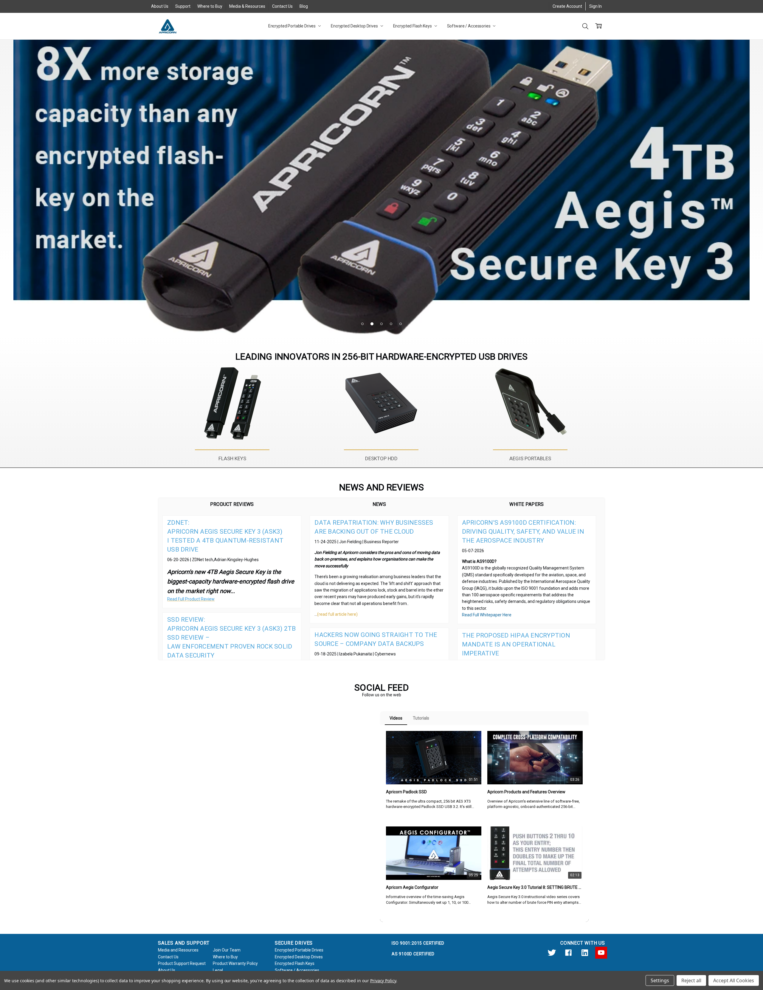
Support (182, 6)
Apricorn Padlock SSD (406, 791)
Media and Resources (178, 950)
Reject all (691, 980)
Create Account (567, 6)
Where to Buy (209, 6)
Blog (304, 6)
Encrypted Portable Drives (292, 26)
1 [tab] (362, 324)
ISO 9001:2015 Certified (418, 943)
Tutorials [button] (421, 718)
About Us (159, 6)
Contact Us (282, 6)
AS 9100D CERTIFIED (413, 953)
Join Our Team (227, 950)
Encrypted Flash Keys (413, 26)
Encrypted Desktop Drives (355, 26)
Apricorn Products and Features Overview (526, 791)
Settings (660, 980)
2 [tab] (372, 324)
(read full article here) (337, 614)
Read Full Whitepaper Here (486, 614)
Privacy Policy (383, 980)
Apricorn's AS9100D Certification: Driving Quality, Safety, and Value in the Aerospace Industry (523, 531)
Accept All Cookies (733, 980)
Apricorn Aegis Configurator (412, 887)
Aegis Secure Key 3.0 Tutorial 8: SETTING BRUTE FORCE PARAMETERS (535, 887)
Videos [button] (396, 718)
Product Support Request (182, 963)
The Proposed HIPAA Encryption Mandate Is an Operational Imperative (516, 644)
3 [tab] (381, 323)
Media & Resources (247, 6)
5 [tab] (400, 324)
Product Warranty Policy (235, 963)
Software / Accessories (469, 26)
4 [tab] (391, 324)
